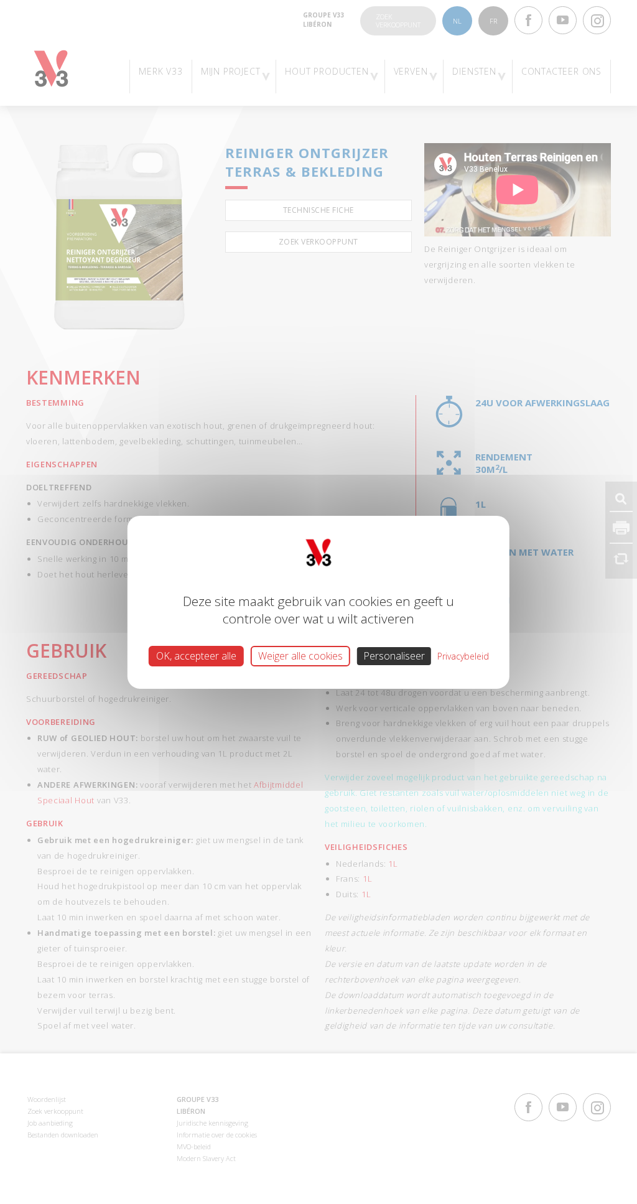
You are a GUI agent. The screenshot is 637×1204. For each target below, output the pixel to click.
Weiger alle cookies (300, 655)
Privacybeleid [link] (463, 655)
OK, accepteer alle (196, 655)
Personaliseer (394, 655)
